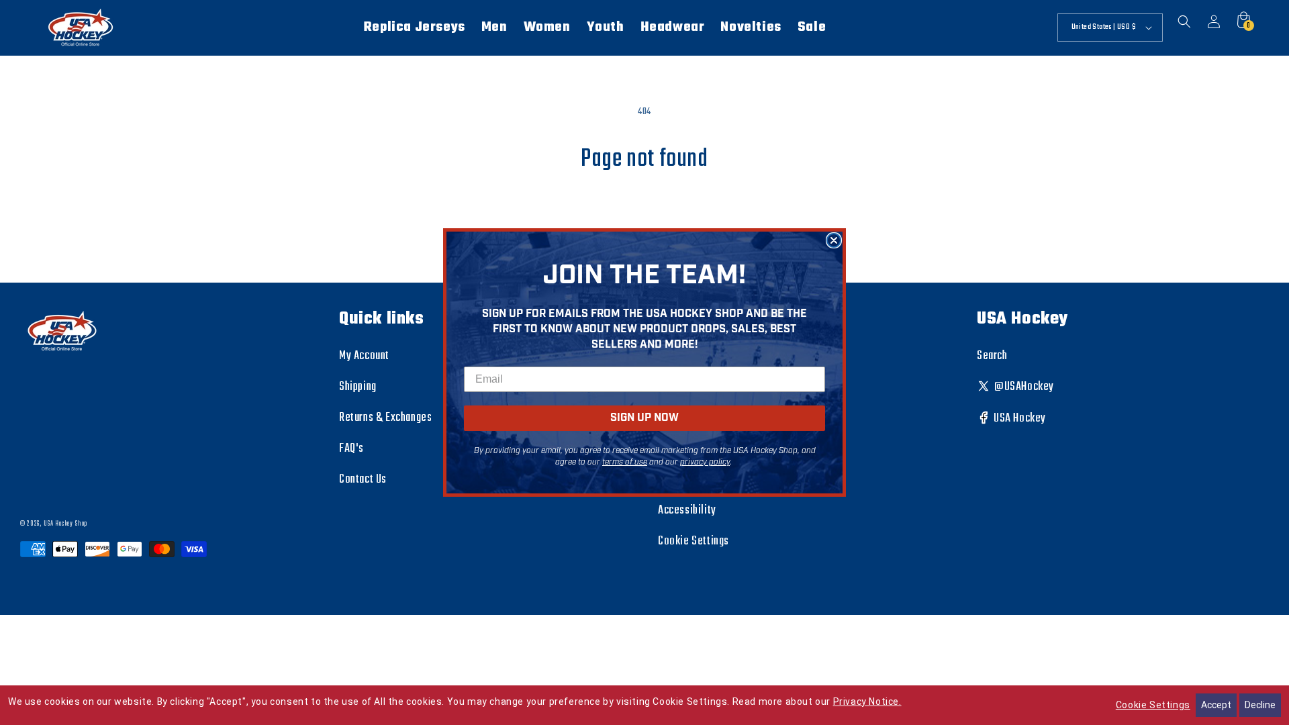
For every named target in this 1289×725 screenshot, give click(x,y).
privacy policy (705, 462)
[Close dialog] (834, 240)
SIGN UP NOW (644, 418)
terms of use (624, 462)
